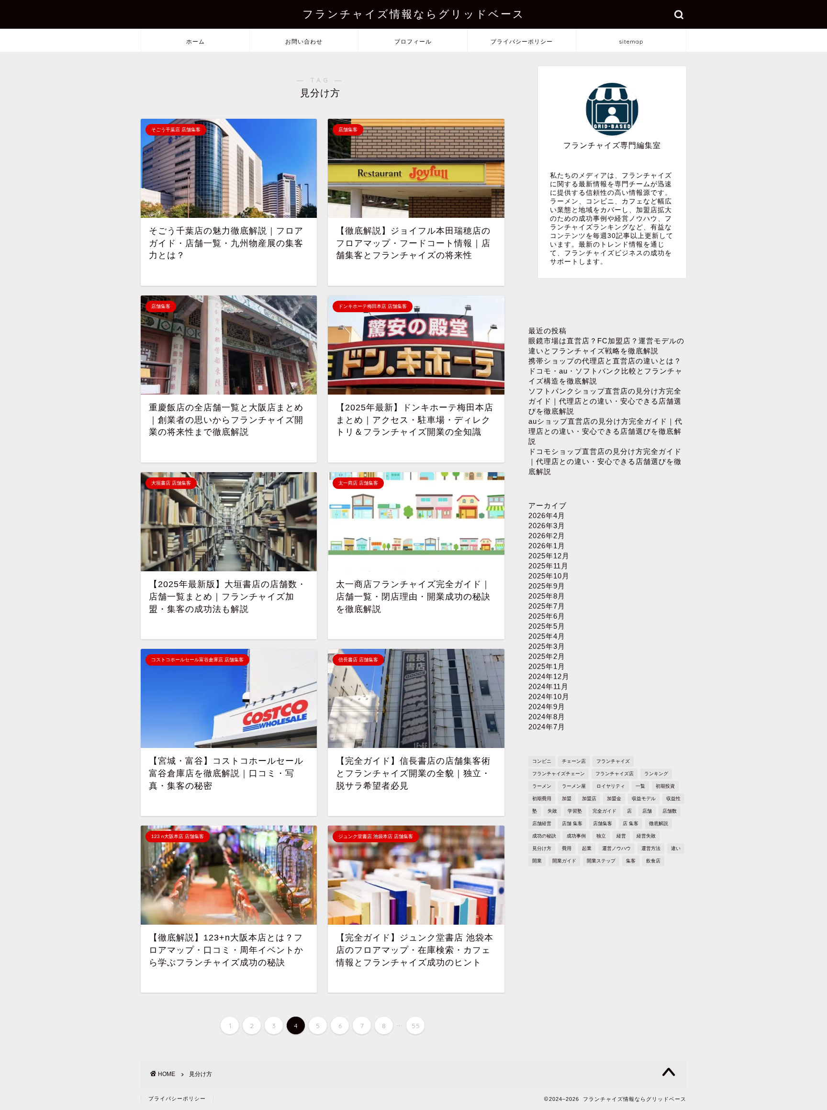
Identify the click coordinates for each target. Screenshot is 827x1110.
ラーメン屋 (574, 786)
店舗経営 (541, 823)
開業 (537, 860)
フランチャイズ (613, 761)
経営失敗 (646, 835)
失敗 (552, 811)
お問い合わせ (304, 41)
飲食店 (653, 860)
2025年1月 (546, 666)
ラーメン (541, 786)
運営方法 (650, 848)
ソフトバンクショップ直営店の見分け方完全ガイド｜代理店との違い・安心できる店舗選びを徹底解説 (605, 401)
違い (676, 848)
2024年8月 (546, 717)
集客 (631, 860)
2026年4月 (546, 515)
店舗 (647, 811)
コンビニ (541, 761)
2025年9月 (546, 586)
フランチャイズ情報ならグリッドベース (413, 13)
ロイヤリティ (610, 786)
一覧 (640, 786)
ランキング (656, 773)
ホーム (195, 41)
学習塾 (575, 811)
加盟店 (589, 798)
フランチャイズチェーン (558, 773)
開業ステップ (601, 860)
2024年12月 (549, 676)
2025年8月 (546, 596)
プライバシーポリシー (522, 41)
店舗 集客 (572, 823)
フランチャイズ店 (614, 773)
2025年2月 (546, 656)
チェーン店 (574, 761)
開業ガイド (564, 860)
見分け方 (541, 848)
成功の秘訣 (544, 835)
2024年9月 (546, 706)
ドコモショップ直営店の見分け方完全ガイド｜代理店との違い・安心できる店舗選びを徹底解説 (605, 461)
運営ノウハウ (616, 848)
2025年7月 (546, 606)
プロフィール (413, 41)
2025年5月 (546, 626)
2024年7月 (546, 727)
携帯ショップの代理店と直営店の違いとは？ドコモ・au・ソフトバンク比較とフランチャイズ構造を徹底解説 (605, 371)
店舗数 (669, 811)
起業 (587, 848)
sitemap (631, 41)
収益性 (673, 798)
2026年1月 (546, 546)
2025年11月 (548, 566)
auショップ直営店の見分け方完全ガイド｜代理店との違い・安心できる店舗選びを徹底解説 (605, 431)
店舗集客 (602, 823)
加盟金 (614, 798)
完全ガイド (604, 811)
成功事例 (576, 835)
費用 (566, 848)
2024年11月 (548, 686)
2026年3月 (546, 525)
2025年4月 (546, 636)
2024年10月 (549, 696)
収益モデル (644, 798)
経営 (621, 835)
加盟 (566, 798)
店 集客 (630, 823)
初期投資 (665, 786)
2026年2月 (546, 536)
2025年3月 (546, 646)
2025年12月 (549, 556)
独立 (601, 835)
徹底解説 (658, 823)
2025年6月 (546, 616)
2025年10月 (549, 576)
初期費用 (541, 798)
